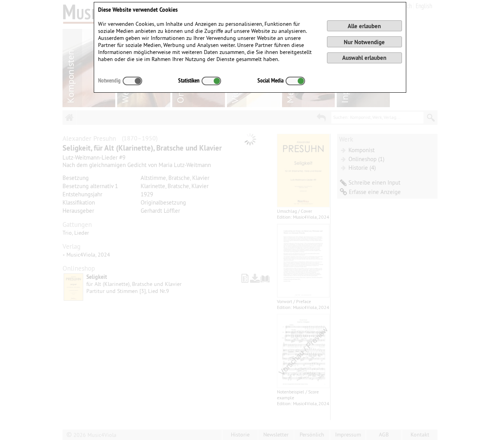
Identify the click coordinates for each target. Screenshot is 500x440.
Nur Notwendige (364, 42)
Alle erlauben (364, 26)
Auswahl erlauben (364, 57)
